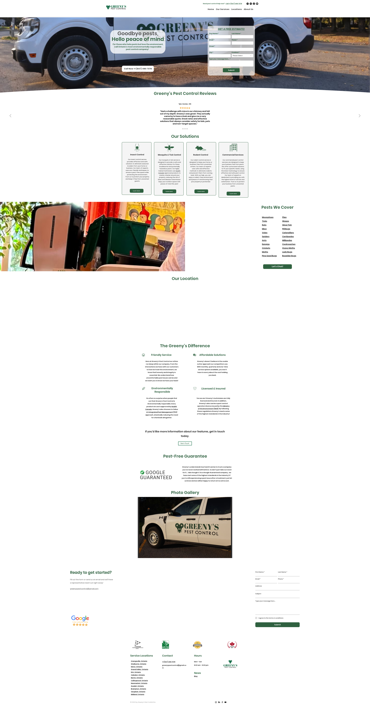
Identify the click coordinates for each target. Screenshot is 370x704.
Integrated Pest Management (161, 412)
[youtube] (257, 4)
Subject (258, 593)
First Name (213, 33)
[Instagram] (247, 4)
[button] (185, 527)
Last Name (236, 33)
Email (211, 40)
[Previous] (10, 115)
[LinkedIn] (251, 4)
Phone (234, 40)
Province (235, 52)
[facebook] (254, 4)
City (210, 52)
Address (258, 586)
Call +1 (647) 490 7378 (234, 4)
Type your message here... (219, 59)
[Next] (359, 115)
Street (211, 46)
